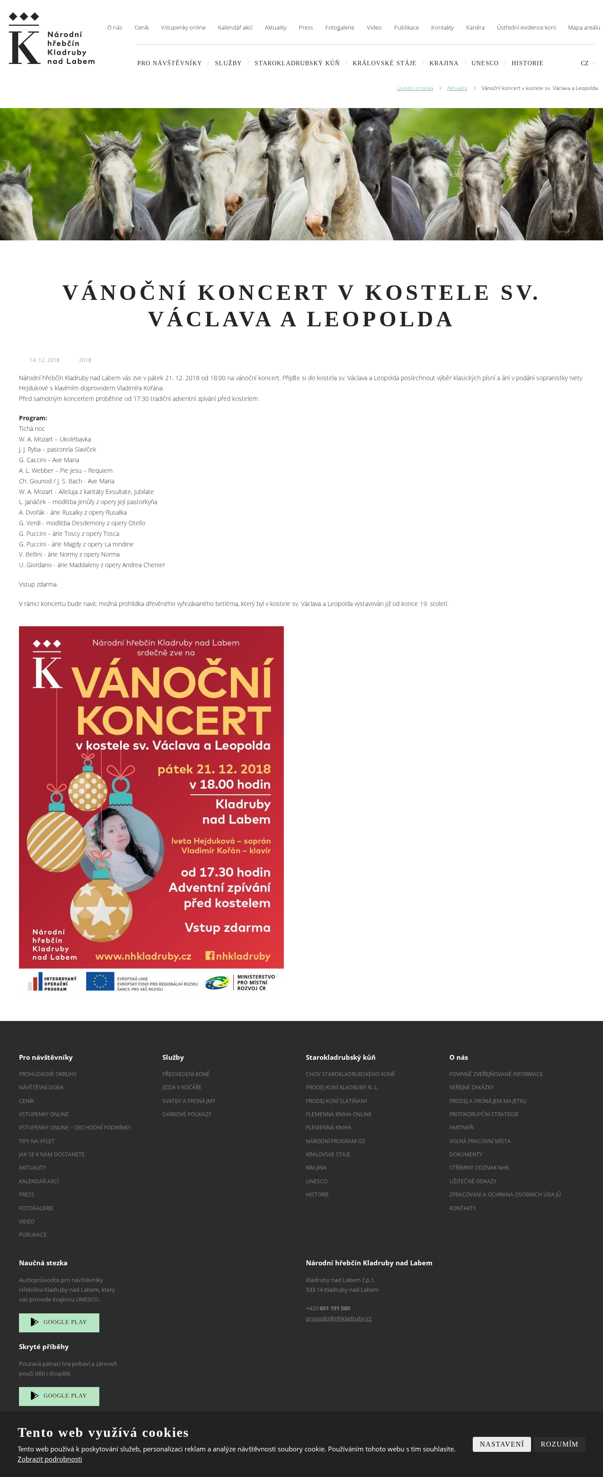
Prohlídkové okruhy (48, 1074)
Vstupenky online (183, 27)
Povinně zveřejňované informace (496, 1074)
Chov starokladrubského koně (350, 1074)
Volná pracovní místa (480, 1141)
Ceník (142, 27)
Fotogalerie (339, 27)
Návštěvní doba (41, 1087)
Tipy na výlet (37, 1141)
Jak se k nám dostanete (52, 1154)
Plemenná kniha (328, 1127)
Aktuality (275, 27)
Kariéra (475, 27)
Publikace (406, 27)
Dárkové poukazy (186, 1114)
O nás (114, 27)
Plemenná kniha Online (339, 1114)
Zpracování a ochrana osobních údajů (505, 1194)
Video (374, 27)
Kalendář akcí (235, 27)
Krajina (444, 63)
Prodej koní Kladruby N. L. (342, 1087)
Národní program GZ (335, 1141)
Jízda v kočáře (182, 1087)
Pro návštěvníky (169, 63)
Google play (65, 1322)
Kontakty (442, 27)
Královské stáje (385, 63)
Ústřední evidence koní (526, 27)
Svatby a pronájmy (188, 1101)
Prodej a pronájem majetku (488, 1101)
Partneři (461, 1127)
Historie (528, 63)
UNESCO (485, 63)
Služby (228, 63)
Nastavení (502, 1444)
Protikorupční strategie (484, 1114)
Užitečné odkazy (473, 1181)
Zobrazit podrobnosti (50, 1459)
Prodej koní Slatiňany (337, 1101)
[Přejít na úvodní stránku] (51, 38)
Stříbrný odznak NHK (479, 1167)
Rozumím (559, 1444)
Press (306, 27)
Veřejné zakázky (471, 1087)
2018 (85, 360)
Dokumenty (465, 1154)
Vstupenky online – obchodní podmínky (75, 1127)
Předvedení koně (186, 1074)
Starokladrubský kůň (297, 63)
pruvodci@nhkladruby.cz (339, 1318)
